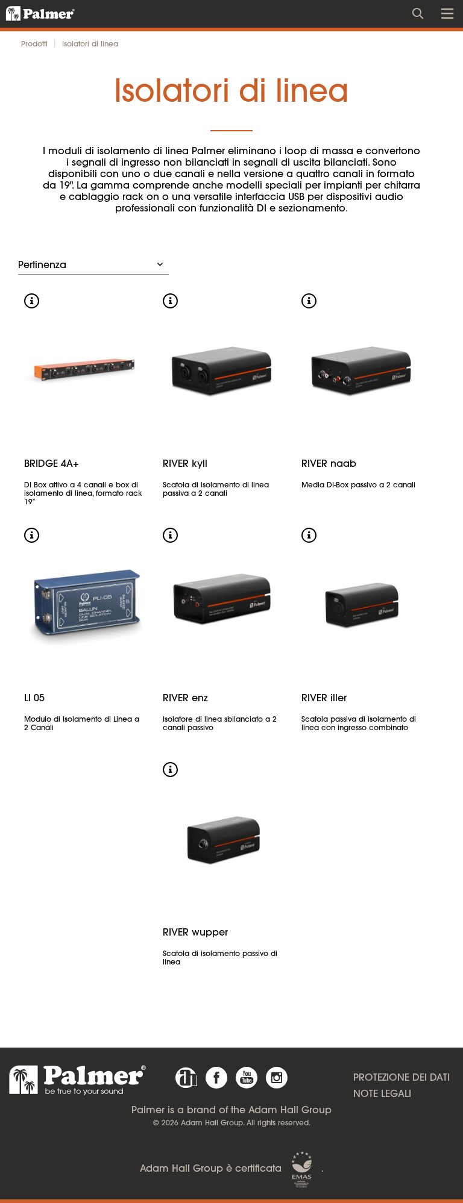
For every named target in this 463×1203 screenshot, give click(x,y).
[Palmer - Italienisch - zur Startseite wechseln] (33, 14)
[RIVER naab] (361, 368)
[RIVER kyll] (223, 368)
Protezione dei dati (401, 1078)
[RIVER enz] (223, 603)
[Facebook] (216, 1078)
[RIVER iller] (361, 603)
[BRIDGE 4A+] (84, 368)
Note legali (382, 1094)
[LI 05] (84, 603)
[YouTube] (246, 1078)
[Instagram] (277, 1078)
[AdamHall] (186, 1077)
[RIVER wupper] (223, 837)
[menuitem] (421, 12)
